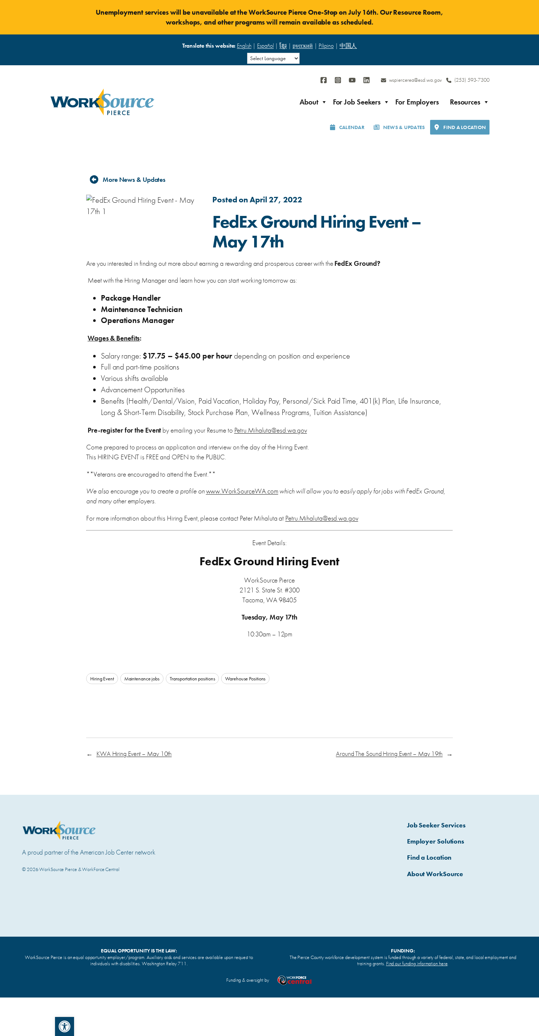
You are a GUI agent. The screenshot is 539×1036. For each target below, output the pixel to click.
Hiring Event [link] (102, 678)
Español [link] (265, 45)
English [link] (244, 45)
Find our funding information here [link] (417, 963)
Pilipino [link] (326, 45)
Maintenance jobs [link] (142, 678)
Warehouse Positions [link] (245, 678)
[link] (64, 1026)
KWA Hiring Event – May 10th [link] (134, 753)
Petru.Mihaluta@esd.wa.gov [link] (270, 430)
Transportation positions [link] (192, 678)
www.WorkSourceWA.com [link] (242, 491)
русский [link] (303, 45)
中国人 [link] (348, 45)
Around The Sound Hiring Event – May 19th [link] (389, 753)
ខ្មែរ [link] (283, 45)
